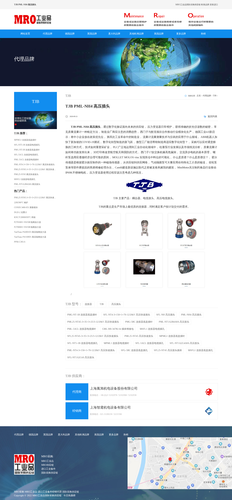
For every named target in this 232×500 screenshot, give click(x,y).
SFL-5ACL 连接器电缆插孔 (26, 154)
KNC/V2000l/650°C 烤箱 (24, 217)
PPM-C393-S (19, 242)
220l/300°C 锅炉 (21, 202)
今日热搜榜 (69, 495)
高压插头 (116, 304)
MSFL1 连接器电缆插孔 (24, 179)
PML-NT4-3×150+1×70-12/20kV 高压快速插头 (34, 164)
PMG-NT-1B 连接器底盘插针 (27, 150)
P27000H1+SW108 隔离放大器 (27, 227)
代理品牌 (47, 33)
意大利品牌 (114, 33)
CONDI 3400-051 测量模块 (26, 207)
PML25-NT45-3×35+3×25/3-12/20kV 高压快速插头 (36, 169)
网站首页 (25, 33)
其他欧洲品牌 (136, 33)
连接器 (88, 304)
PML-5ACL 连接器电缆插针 (26, 159)
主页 (199, 95)
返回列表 (212, 116)
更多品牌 (181, 33)
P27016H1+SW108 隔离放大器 (27, 222)
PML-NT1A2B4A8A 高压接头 (27, 184)
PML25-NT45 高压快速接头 (26, 174)
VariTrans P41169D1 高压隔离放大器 (30, 237)
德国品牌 (70, 33)
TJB (214, 95)
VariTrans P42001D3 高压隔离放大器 (30, 232)
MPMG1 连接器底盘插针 (25, 140)
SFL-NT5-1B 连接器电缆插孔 (27, 145)
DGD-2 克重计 (20, 212)
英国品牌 (92, 33)
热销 (203, 33)
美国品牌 (159, 33)
